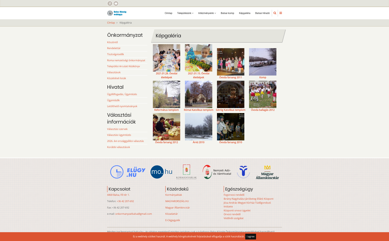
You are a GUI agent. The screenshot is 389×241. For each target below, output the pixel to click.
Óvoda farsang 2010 (230, 142)
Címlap (168, 13)
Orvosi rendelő (232, 214)
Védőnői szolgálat (234, 218)
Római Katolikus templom (198, 110)
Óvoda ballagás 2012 (263, 110)
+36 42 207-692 (125, 201)
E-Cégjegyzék (172, 220)
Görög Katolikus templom (230, 110)
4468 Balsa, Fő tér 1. (118, 194)
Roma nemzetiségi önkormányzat (126, 60)
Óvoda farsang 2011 (230, 77)
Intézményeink (206, 13)
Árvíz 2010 (198, 142)
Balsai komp (227, 13)
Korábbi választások (118, 147)
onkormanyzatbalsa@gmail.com (133, 213)
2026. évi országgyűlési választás (125, 141)
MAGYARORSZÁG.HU (177, 201)
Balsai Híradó (262, 13)
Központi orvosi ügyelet (237, 210)
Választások (113, 72)
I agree (251, 236)
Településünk (184, 13)
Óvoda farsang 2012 (166, 142)
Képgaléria (244, 13)
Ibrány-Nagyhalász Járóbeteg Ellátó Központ (249, 198)
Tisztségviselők (115, 54)
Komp (262, 77)
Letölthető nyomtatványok (122, 106)
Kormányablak (173, 194)
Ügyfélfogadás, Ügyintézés (122, 94)
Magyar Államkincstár (177, 207)
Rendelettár (114, 48)
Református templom (166, 110)
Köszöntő (112, 42)
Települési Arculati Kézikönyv (123, 66)
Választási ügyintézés (119, 135)
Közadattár (171, 213)
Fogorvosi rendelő (234, 194)
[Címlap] (117, 13)
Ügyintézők (113, 100)
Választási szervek (117, 129)
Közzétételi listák (116, 78)
